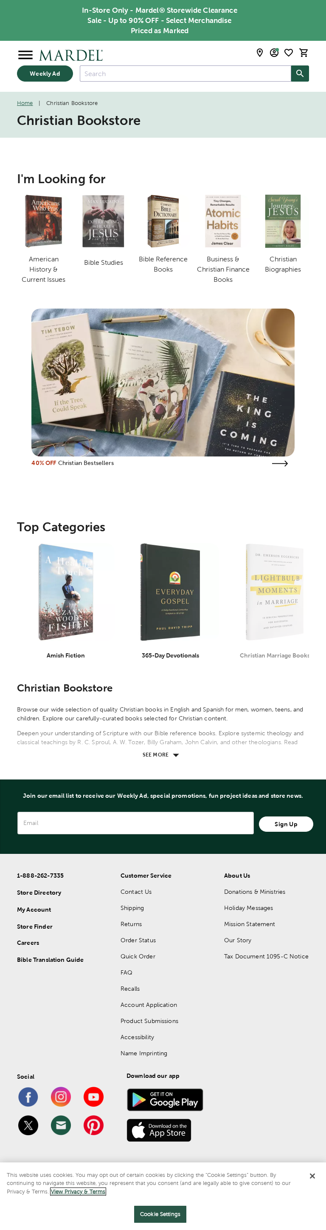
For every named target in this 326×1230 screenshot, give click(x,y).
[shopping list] (288, 52)
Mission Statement (249, 924)
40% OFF (43, 462)
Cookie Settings (160, 1214)
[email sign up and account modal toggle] (274, 52)
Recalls (130, 988)
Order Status (138, 940)
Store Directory (39, 892)
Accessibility (137, 1037)
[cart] (304, 53)
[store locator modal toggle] (260, 52)
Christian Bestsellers (86, 462)
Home (25, 103)
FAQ (126, 972)
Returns (131, 924)
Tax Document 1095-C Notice (266, 956)
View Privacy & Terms (78, 1191)
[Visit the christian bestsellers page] (280, 463)
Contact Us (136, 891)
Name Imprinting (144, 1053)
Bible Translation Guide (50, 959)
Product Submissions (149, 1020)
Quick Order (138, 956)
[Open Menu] (25, 55)
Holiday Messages (248, 907)
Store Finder (35, 926)
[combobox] (185, 73)
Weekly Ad (45, 73)
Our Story (237, 940)
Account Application (149, 1004)
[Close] (312, 1176)
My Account (34, 909)
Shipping (132, 907)
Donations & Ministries (254, 891)
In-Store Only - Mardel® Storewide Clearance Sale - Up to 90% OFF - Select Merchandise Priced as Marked (159, 20)
